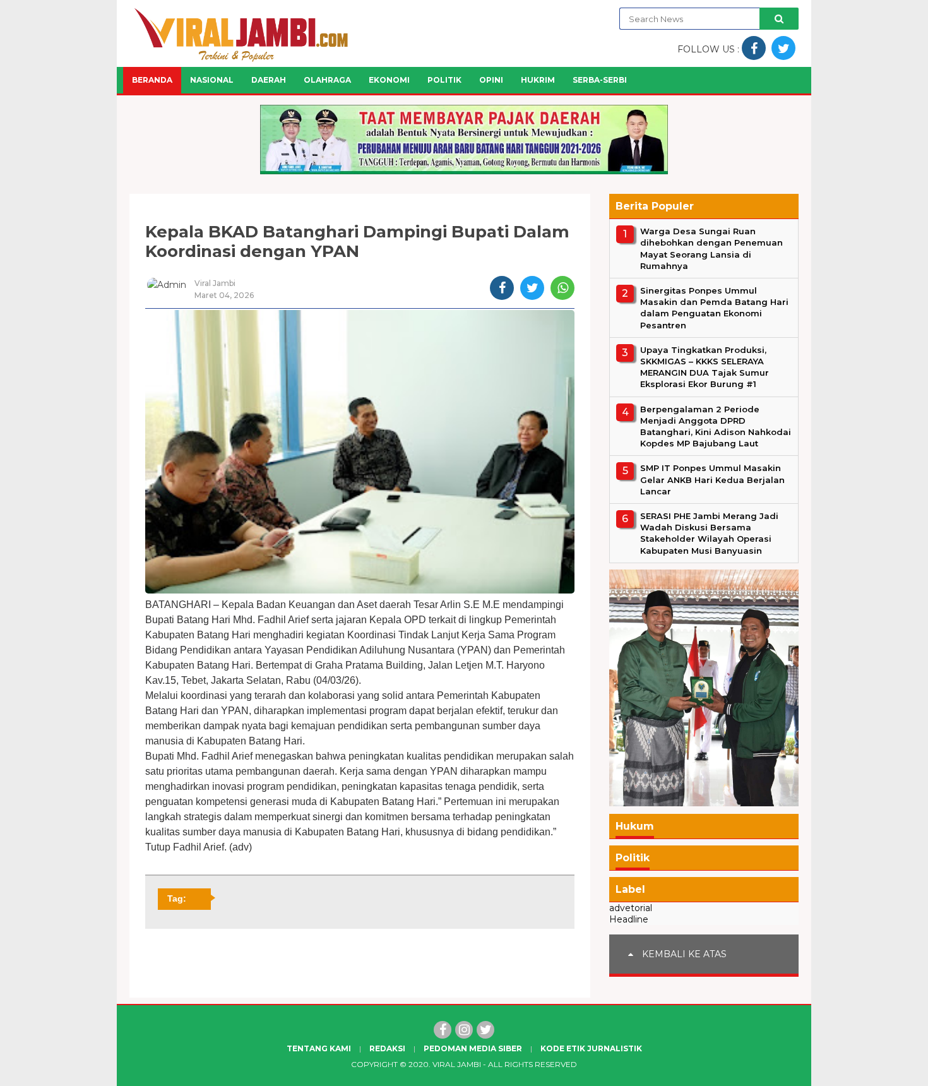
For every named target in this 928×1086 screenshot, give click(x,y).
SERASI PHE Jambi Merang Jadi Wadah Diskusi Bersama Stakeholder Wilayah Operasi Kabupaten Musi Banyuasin (709, 533)
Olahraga (327, 80)
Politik (444, 80)
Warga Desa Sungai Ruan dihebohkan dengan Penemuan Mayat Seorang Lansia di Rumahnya (711, 248)
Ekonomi (389, 80)
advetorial (630, 908)
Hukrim (538, 80)
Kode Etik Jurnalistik (591, 1048)
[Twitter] (485, 1030)
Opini (491, 80)
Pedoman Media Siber (473, 1048)
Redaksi (387, 1048)
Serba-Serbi (600, 80)
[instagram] (464, 1030)
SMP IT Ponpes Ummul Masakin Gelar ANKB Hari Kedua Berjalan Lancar (712, 479)
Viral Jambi (456, 1064)
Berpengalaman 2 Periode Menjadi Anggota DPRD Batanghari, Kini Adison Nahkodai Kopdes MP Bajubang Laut (715, 425)
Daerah (268, 80)
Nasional (212, 80)
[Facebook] (442, 1030)
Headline (628, 919)
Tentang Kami (319, 1048)
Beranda (152, 80)
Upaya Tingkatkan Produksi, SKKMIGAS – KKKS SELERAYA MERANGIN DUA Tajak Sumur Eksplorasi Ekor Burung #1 (704, 367)
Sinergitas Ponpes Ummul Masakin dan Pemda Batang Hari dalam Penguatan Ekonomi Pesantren (714, 307)
